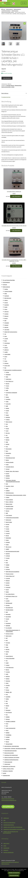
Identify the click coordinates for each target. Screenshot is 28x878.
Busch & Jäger (9, 522)
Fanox (5, 356)
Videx (7, 401)
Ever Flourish (9, 712)
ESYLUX (7, 585)
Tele (7, 446)
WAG (7, 376)
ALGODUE (8, 696)
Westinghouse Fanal (10, 457)
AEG (7, 560)
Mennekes (8, 614)
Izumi (7, 430)
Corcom (7, 455)
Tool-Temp (6, 329)
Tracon (7, 385)
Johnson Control (9, 633)
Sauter (7, 526)
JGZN (7, 390)
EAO (7, 394)
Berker (7, 460)
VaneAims (8, 399)
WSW (7, 488)
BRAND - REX (9, 692)
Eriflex (7, 388)
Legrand (8, 533)
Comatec (8, 672)
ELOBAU (8, 737)
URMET (7, 549)
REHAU (7, 705)
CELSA (7, 589)
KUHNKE (8, 542)
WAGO (7, 592)
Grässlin (8, 582)
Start (4, 9)
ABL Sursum (8, 547)
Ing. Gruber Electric (10, 594)
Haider (7, 437)
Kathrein (6, 327)
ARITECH (8, 676)
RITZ (7, 703)
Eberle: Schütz (9, 504)
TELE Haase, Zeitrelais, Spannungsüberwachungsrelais (13, 481)
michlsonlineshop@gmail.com (8, 800)
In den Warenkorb (7, 78)
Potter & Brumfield (10, 658)
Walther (7, 678)
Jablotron (6, 349)
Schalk (7, 410)
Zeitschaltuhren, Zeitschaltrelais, (11, 746)
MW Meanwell (9, 603)
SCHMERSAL (8, 735)
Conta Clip (8, 403)
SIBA (7, 442)
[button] (25, 23)
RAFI (5, 320)
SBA (7, 708)
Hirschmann (7, 343)
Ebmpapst (8, 710)
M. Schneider (9, 627)
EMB (7, 406)
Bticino (7, 669)
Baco (7, 451)
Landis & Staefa (9, 508)
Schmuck (5, 284)
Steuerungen (7, 764)
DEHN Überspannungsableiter (12, 571)
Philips (7, 567)
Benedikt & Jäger (9, 506)
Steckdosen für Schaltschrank (11, 755)
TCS (5, 358)
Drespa (7, 690)
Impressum (6, 818)
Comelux (6, 313)
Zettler (7, 651)
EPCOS (7, 535)
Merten (7, 511)
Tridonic (8, 419)
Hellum (6, 300)
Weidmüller (8, 538)
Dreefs (5, 307)
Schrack (7, 469)
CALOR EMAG (7, 354)
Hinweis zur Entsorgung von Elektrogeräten (10, 832)
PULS (7, 723)
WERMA (7, 732)
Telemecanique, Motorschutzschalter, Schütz (16, 495)
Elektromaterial (9, 9)
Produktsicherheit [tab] (5, 97)
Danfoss (8, 739)
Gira (7, 424)
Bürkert (7, 439)
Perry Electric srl (9, 381)
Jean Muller (8, 616)
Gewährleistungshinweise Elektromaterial (14, 829)
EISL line (8, 433)
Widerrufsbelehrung (8, 824)
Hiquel (7, 428)
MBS (7, 513)
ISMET (7, 663)
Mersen (7, 383)
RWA (7, 645)
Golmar (6, 347)
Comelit (6, 338)
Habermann (8, 379)
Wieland (8, 580)
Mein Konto (6, 843)
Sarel (7, 598)
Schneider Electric (10, 85)
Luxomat (8, 578)
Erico (7, 412)
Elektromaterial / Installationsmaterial (12, 370)
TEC (7, 660)
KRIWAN (8, 717)
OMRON (8, 490)
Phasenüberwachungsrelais (10, 750)
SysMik (6, 352)
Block (5, 340)
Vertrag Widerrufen (8, 806)
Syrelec (7, 528)
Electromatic (9, 448)
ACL (7, 435)
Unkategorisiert (6, 775)
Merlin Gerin (8, 636)
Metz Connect (9, 421)
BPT (7, 638)
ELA (7, 714)
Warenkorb (6, 848)
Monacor (6, 316)
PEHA (7, 683)
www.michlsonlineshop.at (7, 798)
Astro (5, 336)
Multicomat (8, 520)
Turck (5, 345)
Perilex (7, 372)
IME (7, 701)
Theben (7, 497)
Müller (7, 699)
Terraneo (8, 642)
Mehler (7, 408)
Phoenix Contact (9, 574)
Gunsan (6, 302)
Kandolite (6, 304)
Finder (7, 540)
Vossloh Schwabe (8, 291)
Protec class (7, 365)
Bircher (6, 318)
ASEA (7, 674)
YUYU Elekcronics (10, 667)
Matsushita (8, 453)
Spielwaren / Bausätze (8, 771)
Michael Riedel (9, 744)
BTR (7, 640)
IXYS (7, 726)
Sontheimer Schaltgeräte (11, 392)
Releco (7, 397)
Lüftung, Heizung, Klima (8, 768)
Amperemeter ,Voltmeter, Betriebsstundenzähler (15, 748)
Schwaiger (6, 322)
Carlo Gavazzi (9, 515)
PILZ (7, 694)
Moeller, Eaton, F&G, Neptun (12, 471)
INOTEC (7, 444)
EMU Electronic (7, 298)
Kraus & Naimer (9, 499)
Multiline (8, 417)
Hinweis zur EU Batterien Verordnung (12, 827)
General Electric (9, 656)
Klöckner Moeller (9, 462)
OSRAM (7, 565)
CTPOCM (8, 555)
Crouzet (7, 558)
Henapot (6, 325)
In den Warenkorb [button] (16, 196)
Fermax (7, 524)
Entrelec (8, 605)
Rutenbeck (8, 623)
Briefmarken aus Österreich (9, 766)
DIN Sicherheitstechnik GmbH (12, 551)
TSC (5, 334)
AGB (4, 820)
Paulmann (6, 295)
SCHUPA (8, 685)
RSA (5, 367)
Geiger (7, 415)
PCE (7, 621)
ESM (7, 484)
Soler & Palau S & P (10, 576)
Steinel (7, 619)
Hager (7, 464)
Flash (7, 647)
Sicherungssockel (8, 762)
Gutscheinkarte (6, 282)
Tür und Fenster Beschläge (9, 280)
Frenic (5, 361)
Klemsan (8, 719)
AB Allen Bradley (9, 609)
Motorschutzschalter (9, 753)
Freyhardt (8, 587)
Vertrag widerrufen (8, 852)
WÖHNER (8, 625)
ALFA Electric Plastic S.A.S (11, 596)
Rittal (7, 730)
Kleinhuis (8, 681)
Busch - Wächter (9, 501)
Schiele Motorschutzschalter (12, 517)
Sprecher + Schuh (10, 486)
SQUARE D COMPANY (10, 721)
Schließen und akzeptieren (14, 872)
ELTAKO (7, 531)
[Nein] (26, 872)
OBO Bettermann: (10, 493)
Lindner (7, 665)
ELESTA (7, 473)
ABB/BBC (8, 475)
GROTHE (8, 553)
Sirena (5, 309)
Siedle (7, 544)
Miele (5, 293)
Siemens (8, 478)
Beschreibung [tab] (4, 93)
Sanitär (4, 773)
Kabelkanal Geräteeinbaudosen (11, 759)
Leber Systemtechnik (10, 728)
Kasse (4, 845)
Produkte (5, 850)
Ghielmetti (8, 374)
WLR (7, 562)
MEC (7, 612)
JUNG (7, 687)
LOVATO (7, 601)
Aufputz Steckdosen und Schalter (11, 757)
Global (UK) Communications (10, 331)
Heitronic (6, 311)
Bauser (7, 741)
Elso (7, 426)
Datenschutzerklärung (9, 822)
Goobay (6, 289)
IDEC (7, 654)
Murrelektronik (9, 607)
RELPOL (7, 649)
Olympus (6, 363)
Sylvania (8, 569)
